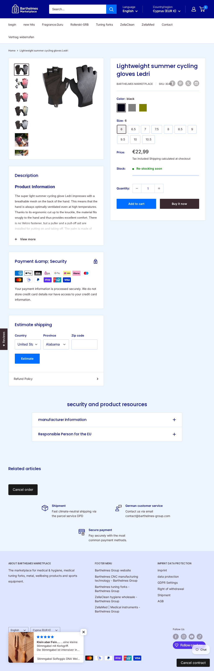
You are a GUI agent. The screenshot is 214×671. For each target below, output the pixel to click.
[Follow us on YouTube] (192, 637)
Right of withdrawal (171, 589)
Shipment (164, 595)
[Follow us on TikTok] (200, 637)
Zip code (77, 335)
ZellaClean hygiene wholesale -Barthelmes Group (116, 599)
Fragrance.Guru (52, 24)
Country (21, 335)
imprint (162, 570)
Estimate (27, 358)
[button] (83, 632)
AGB (161, 601)
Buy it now (179, 203)
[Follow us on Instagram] (184, 637)
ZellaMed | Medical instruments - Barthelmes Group (117, 609)
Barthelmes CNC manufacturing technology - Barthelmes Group (116, 578)
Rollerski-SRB (79, 24)
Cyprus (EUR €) (42, 630)
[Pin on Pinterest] (180, 83)
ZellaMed (148, 24)
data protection (168, 576)
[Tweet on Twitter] (188, 83)
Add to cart (136, 203)
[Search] (111, 9)
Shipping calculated (162, 158)
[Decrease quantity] (136, 188)
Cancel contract (193, 663)
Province (49, 335)
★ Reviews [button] (3, 339)
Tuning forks (104, 24)
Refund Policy (23, 379)
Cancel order (23, 489)
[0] (202, 9)
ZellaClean (127, 24)
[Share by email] (196, 83)
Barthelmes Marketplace (135, 83)
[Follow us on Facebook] (176, 637)
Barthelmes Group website (113, 570)
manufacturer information (62, 419)
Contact (167, 24)
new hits (29, 24)
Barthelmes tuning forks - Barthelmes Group (112, 589)
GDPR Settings (168, 582)
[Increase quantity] (159, 188)
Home (11, 50)
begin (12, 24)
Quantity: (123, 188)
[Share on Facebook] (172, 83)
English (15, 630)
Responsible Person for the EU (64, 434)
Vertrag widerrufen (21, 37)
